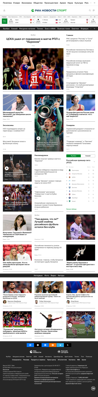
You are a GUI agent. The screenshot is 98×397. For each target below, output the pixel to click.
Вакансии (6, 369)
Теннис (76, 356)
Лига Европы (27, 17)
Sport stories (69, 356)
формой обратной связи (73, 383)
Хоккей (41, 356)
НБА (80, 17)
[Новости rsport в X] (67, 345)
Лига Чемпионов (13, 17)
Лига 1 (60, 17)
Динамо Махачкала (78, 184)
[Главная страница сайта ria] (42, 10)
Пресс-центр (51, 360)
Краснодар (75, 170)
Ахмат (74, 201)
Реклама (26, 360)
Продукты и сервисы (38, 360)
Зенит (74, 180)
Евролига (74, 17)
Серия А (45, 17)
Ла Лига (39, 17)
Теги (82, 356)
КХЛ (64, 17)
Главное (4, 17)
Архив (84, 360)
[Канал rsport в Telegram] (60, 345)
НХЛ (69, 17)
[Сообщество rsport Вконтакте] (45, 345)
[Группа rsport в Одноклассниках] (52, 345)
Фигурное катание (18, 356)
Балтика (74, 187)
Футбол (33, 35)
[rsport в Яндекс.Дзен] (37, 345)
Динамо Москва (77, 191)
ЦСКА (73, 177)
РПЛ (20, 17)
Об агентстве (62, 360)
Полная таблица (71, 209)
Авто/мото (48, 356)
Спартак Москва (77, 174)
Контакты (72, 360)
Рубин (74, 194)
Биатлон (29, 356)
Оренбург (75, 198)
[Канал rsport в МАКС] (30, 345)
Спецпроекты (16, 360)
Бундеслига (53, 17)
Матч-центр (4, 21)
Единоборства (58, 356)
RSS (78, 360)
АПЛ (34, 17)
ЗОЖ (35, 356)
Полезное (89, 356)
